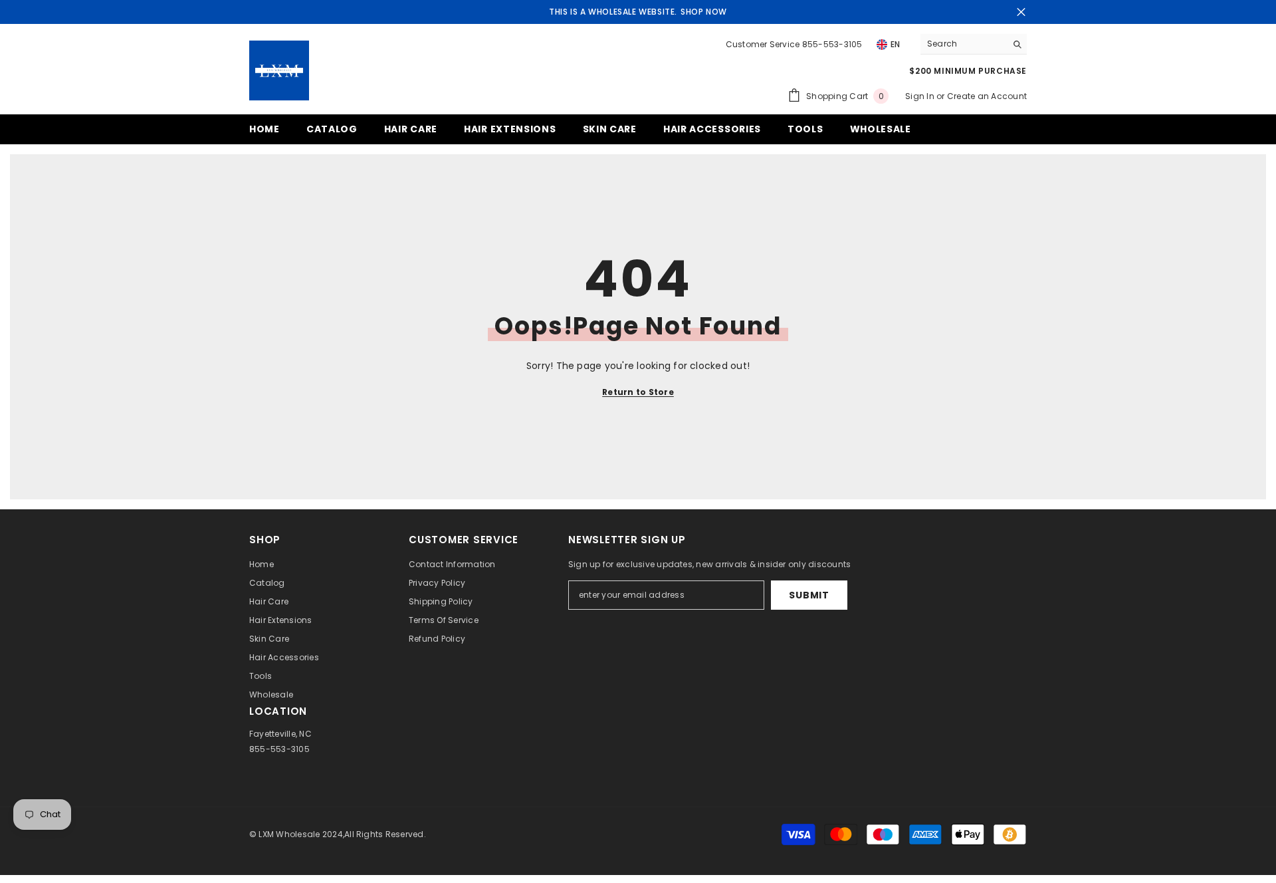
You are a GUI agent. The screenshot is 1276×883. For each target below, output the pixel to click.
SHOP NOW (704, 11)
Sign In (920, 96)
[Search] (973, 44)
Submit (809, 595)
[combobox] (963, 44)
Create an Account (987, 96)
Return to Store (638, 392)
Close (1021, 12)
